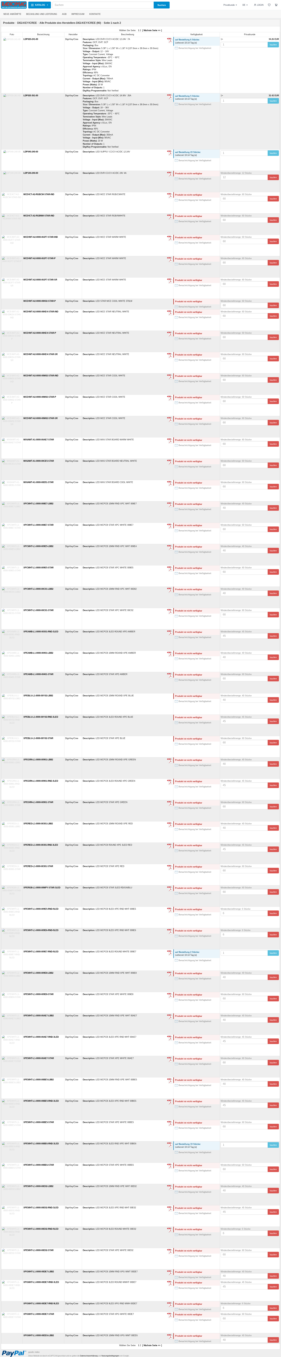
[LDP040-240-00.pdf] (169, 153)
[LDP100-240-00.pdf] (169, 174)
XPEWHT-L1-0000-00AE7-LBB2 (38, 1015)
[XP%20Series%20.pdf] (169, 504)
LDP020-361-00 (30, 95)
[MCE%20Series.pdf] (169, 195)
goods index (34, 1352)
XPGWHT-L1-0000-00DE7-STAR (38, 1314)
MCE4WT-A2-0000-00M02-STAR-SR (40, 418)
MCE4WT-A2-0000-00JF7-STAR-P (39, 258)
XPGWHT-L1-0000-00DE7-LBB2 (38, 1271)
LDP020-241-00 (30, 39)
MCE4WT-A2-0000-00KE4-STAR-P (39, 333)
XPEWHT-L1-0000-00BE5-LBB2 (38, 1079)
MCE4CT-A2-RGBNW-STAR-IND (38, 215)
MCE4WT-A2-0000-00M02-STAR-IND (40, 375)
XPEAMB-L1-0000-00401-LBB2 (38, 653)
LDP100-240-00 (30, 173)
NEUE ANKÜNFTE (12, 14)
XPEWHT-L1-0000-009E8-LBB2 (38, 973)
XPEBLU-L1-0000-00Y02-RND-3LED (40, 717)
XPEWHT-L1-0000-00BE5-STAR (38, 1122)
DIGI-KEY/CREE (27, 22)
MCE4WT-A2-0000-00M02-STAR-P (39, 397)
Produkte (8, 22)
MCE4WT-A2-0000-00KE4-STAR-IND (40, 311)
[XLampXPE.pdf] (169, 824)
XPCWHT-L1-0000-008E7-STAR (38, 525)
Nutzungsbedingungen (110, 1356)
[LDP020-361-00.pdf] (169, 96)
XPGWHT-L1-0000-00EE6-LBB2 (38, 1335)
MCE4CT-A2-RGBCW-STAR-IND (38, 194)
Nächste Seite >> (152, 30)
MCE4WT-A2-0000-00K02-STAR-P (39, 301)
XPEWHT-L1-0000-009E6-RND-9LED (40, 930)
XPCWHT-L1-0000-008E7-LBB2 (38, 503)
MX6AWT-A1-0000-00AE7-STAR (38, 439)
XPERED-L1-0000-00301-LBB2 (38, 823)
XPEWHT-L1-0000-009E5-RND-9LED (40, 909)
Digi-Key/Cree (71, 39)
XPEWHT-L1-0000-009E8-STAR (38, 994)
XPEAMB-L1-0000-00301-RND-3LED (40, 631)
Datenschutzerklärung (89, 1356)
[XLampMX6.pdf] (169, 440)
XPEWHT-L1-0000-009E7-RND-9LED (40, 951)
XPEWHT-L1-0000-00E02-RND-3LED (40, 1207)
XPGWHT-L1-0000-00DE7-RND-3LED (41, 1282)
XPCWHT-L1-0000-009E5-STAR (38, 567)
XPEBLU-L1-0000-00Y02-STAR (38, 738)
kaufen (273, 44)
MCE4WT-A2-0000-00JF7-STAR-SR (40, 279)
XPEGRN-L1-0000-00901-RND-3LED (40, 781)
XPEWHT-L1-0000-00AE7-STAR (38, 1058)
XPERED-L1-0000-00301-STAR (38, 866)
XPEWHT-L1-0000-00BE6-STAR (38, 1165)
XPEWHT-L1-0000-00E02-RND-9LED (40, 1229)
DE (243, 5)
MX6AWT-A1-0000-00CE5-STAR (38, 461)
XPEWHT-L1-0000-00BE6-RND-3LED (41, 1143)
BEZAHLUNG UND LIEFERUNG (41, 14)
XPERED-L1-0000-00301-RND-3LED (40, 845)
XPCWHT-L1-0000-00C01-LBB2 (38, 589)
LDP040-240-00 (30, 151)
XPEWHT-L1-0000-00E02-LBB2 (38, 1186)
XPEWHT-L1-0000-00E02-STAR (38, 1250)
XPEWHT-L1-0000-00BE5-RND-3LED (41, 1101)
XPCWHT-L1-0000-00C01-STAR (38, 610)
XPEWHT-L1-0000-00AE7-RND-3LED (41, 1037)
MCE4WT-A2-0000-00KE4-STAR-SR (40, 354)
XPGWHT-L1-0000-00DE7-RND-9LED (41, 1303)
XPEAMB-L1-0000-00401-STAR (38, 674)
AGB (64, 14)
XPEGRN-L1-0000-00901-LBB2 (38, 759)
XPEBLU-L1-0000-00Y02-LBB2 (38, 695)
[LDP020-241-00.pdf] (169, 40)
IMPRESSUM (77, 14)
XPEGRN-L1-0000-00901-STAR (38, 802)
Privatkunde (229, 5)
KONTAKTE (95, 14)
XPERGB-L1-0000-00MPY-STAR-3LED (41, 887)
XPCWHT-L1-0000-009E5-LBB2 (38, 546)
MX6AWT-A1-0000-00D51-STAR (38, 482)
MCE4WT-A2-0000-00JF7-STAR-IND (40, 237)
